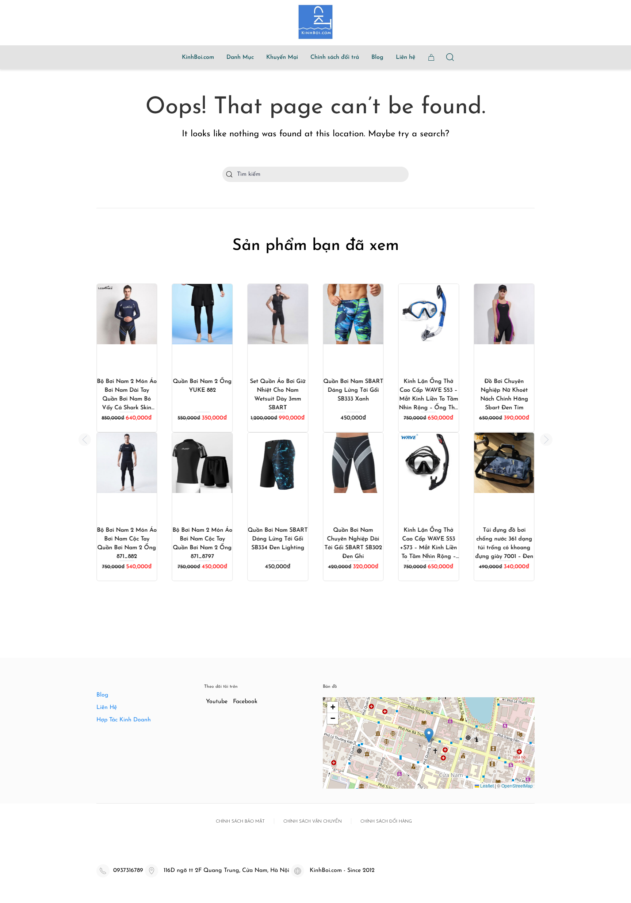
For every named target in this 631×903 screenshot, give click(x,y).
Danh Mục (240, 57)
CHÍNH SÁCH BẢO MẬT (240, 821)
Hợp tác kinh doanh (123, 720)
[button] (85, 439)
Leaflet (486, 785)
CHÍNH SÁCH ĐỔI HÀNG (386, 821)
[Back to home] (315, 22)
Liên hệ (405, 57)
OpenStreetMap (517, 785)
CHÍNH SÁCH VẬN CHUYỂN (312, 821)
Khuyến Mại (282, 57)
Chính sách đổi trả (334, 57)
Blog (377, 57)
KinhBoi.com (198, 57)
